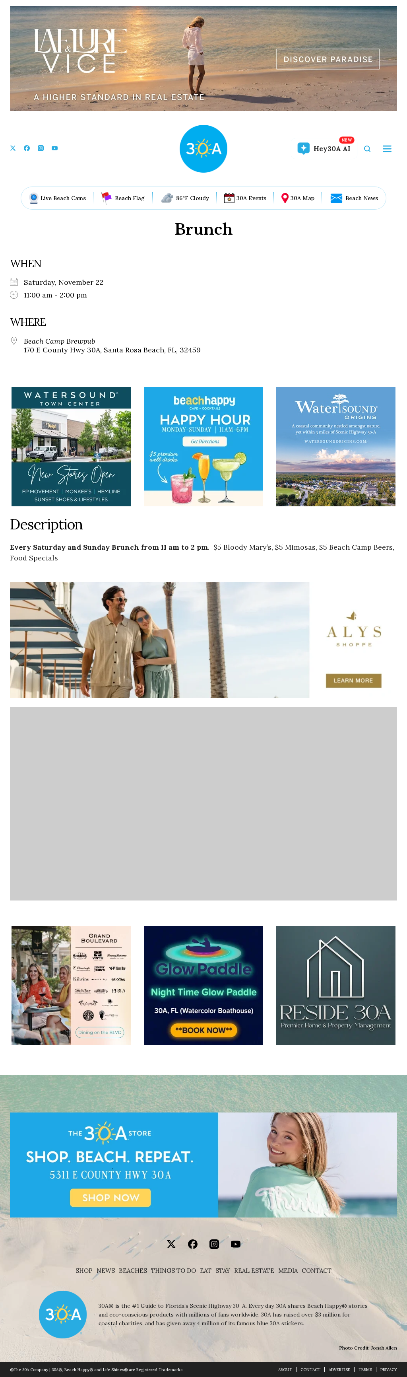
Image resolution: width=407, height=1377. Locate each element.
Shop (84, 1270)
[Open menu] (387, 149)
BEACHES (133, 1270)
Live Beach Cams (63, 198)
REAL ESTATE (254, 1270)
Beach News (361, 198)
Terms (365, 1369)
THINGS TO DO (173, 1270)
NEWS (106, 1270)
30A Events (251, 198)
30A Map (302, 198)
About (285, 1369)
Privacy (388, 1369)
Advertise (339, 1369)
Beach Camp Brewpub (59, 341)
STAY (222, 1270)
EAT (205, 1270)
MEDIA (288, 1270)
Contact (316, 1270)
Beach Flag (130, 198)
